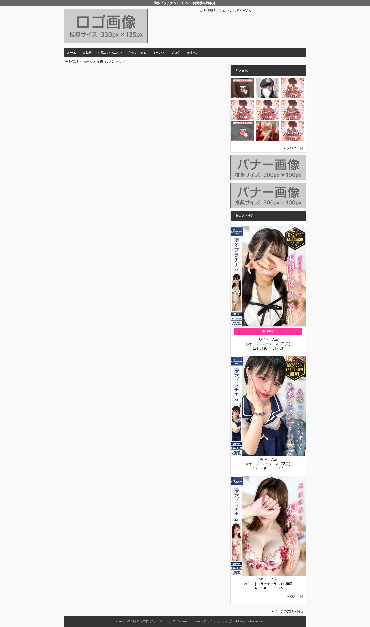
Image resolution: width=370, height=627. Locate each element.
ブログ (175, 52)
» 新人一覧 (295, 596)
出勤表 (87, 52)
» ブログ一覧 (293, 148)
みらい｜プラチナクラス (262, 584)
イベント (159, 52)
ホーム (71, 52)
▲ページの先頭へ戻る (287, 611)
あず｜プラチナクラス (262, 344)
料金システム (137, 52)
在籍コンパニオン (110, 52)
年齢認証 (72, 62)
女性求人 (193, 52)
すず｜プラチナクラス (262, 464)
